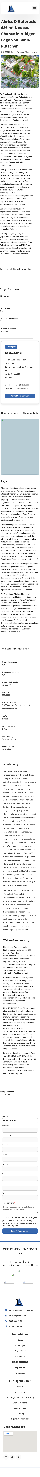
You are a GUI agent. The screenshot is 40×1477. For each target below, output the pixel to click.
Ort (3, 1193)
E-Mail (5, 1145)
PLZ (3, 1183)
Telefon (5, 1154)
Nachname (7, 1135)
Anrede (5, 1116)
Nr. (3, 1174)
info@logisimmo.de (23, 385)
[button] (34, 8)
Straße (5, 1164)
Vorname (6, 1125)
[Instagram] (6, 1457)
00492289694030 (22, 388)
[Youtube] (18, 1457)
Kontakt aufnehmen (20, 396)
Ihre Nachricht (8, 1203)
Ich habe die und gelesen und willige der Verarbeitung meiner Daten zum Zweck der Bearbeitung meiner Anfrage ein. (19, 1221)
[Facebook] (12, 1457)
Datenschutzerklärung (24, 1217)
